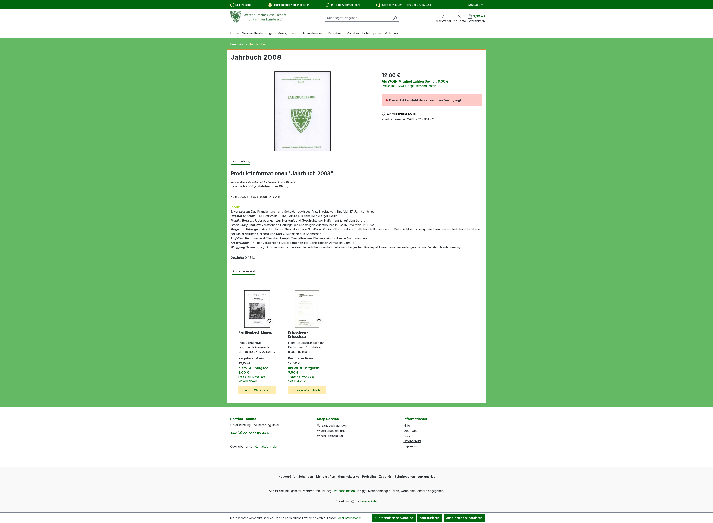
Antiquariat (426, 476)
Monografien (325, 476)
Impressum (411, 446)
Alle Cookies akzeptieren (464, 518)
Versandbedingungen (332, 425)
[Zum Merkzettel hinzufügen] (269, 321)
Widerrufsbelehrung (331, 430)
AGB (406, 436)
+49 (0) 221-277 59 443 (249, 433)
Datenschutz (412, 441)
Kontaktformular (266, 446)
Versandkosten (344, 491)
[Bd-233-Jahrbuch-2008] (302, 111)
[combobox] (358, 18)
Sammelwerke (348, 476)
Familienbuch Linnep (255, 332)
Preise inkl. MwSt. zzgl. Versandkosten (409, 86)
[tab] (240, 161)
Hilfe (406, 425)
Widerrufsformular (330, 436)
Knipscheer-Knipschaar (298, 334)
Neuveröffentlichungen (295, 476)
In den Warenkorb (257, 390)
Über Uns (410, 430)
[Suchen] (395, 18)
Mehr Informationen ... (351, 517)
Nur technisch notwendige (393, 518)
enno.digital (369, 501)
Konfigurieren (429, 518)
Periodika (369, 476)
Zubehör (385, 476)
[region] (302, 111)
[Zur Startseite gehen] (258, 17)
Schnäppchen (404, 476)
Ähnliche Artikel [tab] (243, 271)
